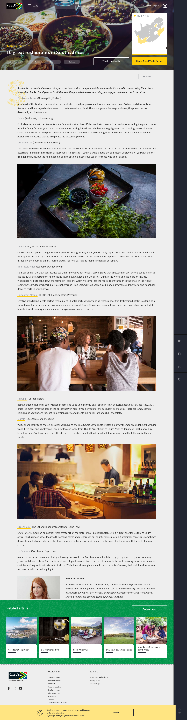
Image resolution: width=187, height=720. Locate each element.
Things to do (95, 680)
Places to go (95, 683)
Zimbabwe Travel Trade (57, 703)
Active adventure (18, 46)
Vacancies (52, 696)
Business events (54, 680)
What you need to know (99, 677)
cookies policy (78, 716)
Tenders (51, 699)
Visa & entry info (54, 693)
